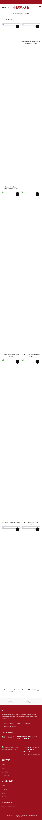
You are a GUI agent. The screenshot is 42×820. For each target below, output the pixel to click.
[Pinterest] (24, 2)
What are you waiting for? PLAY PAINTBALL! (27, 738)
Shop (20, 13)
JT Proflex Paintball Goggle (11, 522)
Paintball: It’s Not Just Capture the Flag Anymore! (31, 749)
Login (3, 785)
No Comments (29, 742)
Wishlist (4, 797)
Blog (3, 768)
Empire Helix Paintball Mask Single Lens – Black (31, 42)
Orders (4, 793)
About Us (5, 772)
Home (15, 13)
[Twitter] (20, 2)
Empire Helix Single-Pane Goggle (11, 355)
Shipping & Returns (8, 807)
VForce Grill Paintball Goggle (31, 690)
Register (4, 789)
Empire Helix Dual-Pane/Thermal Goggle (11, 188)
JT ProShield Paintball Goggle (31, 523)
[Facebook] (17, 2)
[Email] (22, 2)
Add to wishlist (17, 26)
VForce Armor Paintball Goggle (11, 690)
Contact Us (5, 776)
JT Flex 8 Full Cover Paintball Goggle (31, 355)
